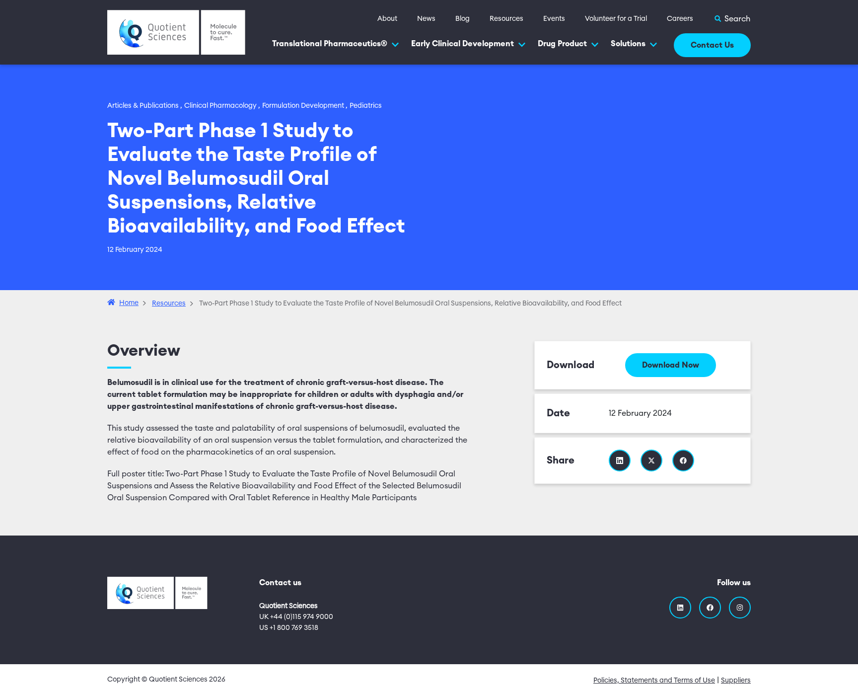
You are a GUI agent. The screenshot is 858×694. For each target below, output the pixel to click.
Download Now (670, 365)
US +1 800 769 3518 (288, 627)
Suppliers (736, 680)
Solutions (628, 44)
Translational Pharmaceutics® (329, 44)
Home (129, 303)
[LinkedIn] (680, 607)
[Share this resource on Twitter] (651, 460)
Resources (506, 18)
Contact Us (712, 45)
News (426, 18)
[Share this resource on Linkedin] (620, 460)
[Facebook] (710, 607)
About (387, 18)
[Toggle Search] (732, 18)
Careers (680, 18)
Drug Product (562, 44)
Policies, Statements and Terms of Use (654, 680)
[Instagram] (740, 607)
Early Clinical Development (462, 44)
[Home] (176, 32)
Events (554, 18)
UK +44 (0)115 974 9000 (296, 617)
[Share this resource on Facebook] (683, 460)
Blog (462, 18)
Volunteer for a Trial (616, 18)
